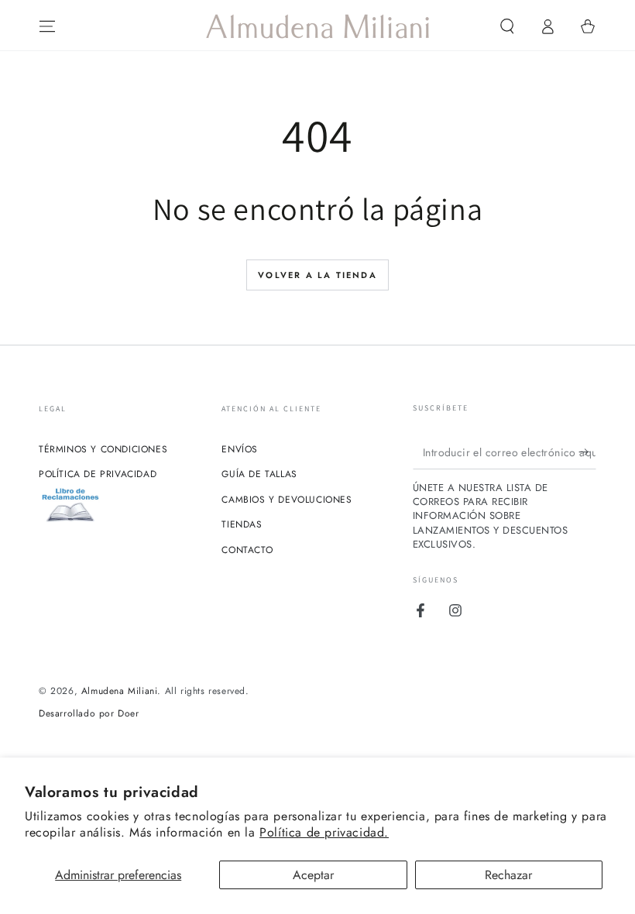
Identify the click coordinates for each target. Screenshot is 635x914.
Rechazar (508, 875)
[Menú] (47, 26)
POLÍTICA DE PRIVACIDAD (97, 474)
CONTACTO (247, 550)
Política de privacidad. (324, 832)
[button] (507, 26)
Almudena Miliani (119, 691)
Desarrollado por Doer (89, 713)
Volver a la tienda (317, 275)
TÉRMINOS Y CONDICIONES (103, 449)
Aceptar (313, 875)
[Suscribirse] (587, 452)
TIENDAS (241, 524)
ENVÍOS (239, 449)
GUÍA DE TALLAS (259, 474)
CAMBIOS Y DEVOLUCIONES (286, 500)
